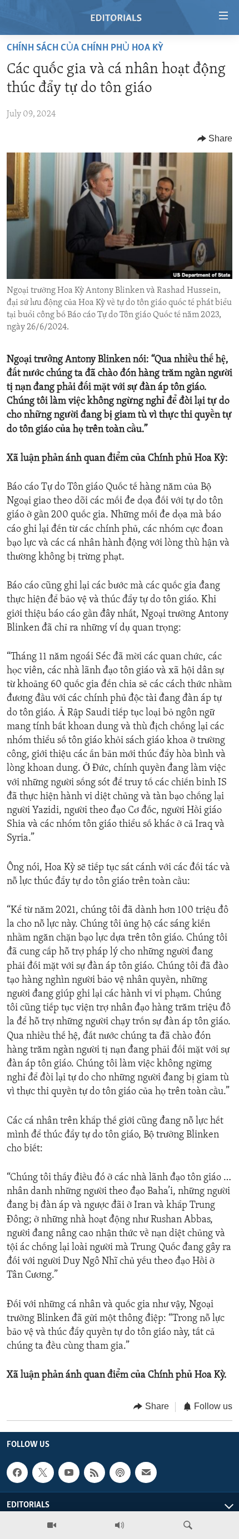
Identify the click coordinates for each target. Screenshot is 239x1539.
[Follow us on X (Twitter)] (42, 1472)
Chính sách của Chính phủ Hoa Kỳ (85, 48)
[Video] (51, 1525)
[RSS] (94, 1472)
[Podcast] (120, 1472)
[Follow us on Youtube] (68, 1472)
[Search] (188, 1525)
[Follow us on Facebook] (17, 1472)
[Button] (215, 138)
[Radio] (119, 1525)
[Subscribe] (145, 1472)
